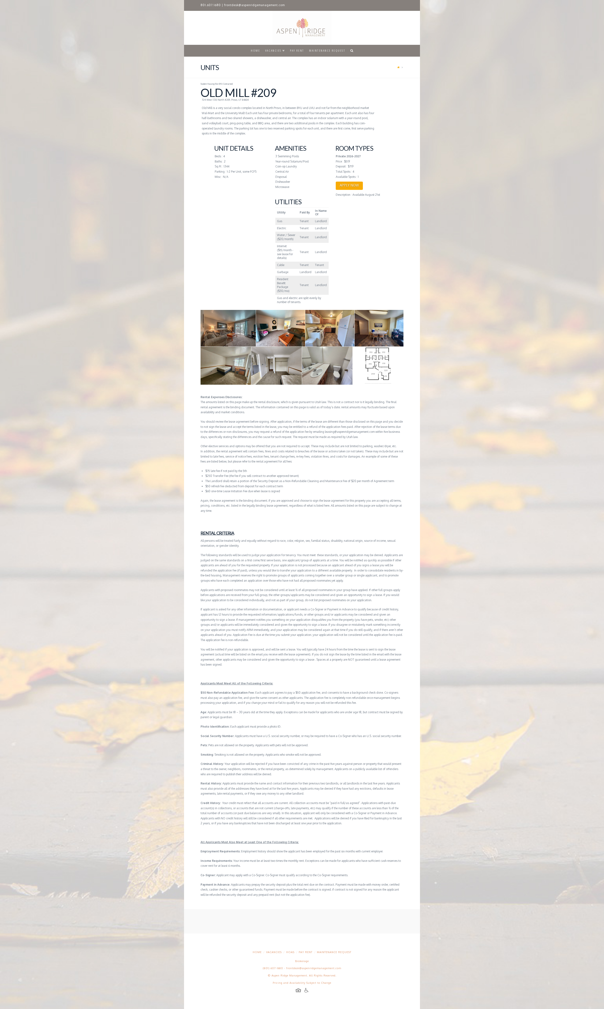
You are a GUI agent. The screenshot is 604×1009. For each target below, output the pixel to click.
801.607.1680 (211, 5)
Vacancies (274, 952)
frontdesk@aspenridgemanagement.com (254, 5)
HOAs (290, 952)
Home (257, 952)
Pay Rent (305, 952)
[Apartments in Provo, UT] (302, 28)
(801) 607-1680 (273, 968)
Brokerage (302, 961)
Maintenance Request (334, 952)
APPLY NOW (349, 185)
